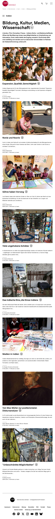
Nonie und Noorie (11, 137)
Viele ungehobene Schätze (15, 246)
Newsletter (31, 507)
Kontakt (43, 507)
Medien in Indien (10, 354)
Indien (23, 9)
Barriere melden (18, 509)
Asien (18, 9)
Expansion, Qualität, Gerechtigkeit (19, 83)
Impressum (7, 507)
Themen (4, 9)
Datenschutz (16, 507)
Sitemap (24, 507)
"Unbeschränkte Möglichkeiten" (18, 464)
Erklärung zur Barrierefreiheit (33, 509)
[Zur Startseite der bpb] (9, 6)
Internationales (11, 9)
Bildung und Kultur (31, 9)
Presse (49, 507)
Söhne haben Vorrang (13, 192)
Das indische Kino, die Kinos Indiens (20, 300)
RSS (37, 507)
